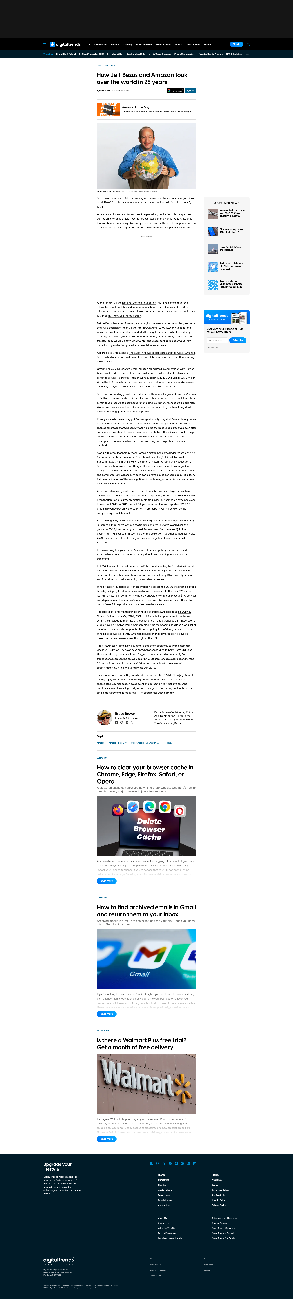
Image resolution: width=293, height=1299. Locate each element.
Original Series (219, 1205)
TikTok (176, 1163)
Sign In (236, 44)
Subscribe (238, 340)
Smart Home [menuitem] (192, 44)
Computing (163, 1180)
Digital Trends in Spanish (223, 1233)
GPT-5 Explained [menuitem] (234, 54)
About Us (162, 1218)
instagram (121, 722)
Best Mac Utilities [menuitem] (115, 54)
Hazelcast (103, 654)
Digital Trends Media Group (60, 1288)
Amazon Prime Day (136, 107)
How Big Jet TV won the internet (231, 248)
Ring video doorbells (114, 579)
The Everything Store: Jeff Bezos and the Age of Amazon (162, 352)
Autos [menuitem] (178, 44)
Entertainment (165, 1200)
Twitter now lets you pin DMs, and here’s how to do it (231, 266)
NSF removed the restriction (124, 315)
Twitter (164, 1163)
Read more (107, 881)
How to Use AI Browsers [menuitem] (159, 54)
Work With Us (155, 1264)
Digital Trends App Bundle (223, 1238)
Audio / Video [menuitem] (163, 44)
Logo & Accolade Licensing (170, 1238)
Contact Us (163, 1223)
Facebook (151, 1163)
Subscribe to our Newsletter (224, 1218)
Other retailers (125, 679)
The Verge (132, 411)
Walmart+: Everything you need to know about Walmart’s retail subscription (232, 215)
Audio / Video (165, 1190)
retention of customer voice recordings (145, 423)
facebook (116, 722)
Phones (161, 1175)
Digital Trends (60, 48)
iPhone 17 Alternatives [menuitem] (184, 54)
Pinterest (182, 1163)
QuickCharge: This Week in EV (145, 742)
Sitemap (207, 1270)
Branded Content (220, 1223)
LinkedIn (188, 1163)
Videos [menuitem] (207, 44)
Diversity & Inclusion (158, 1270)
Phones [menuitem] (115, 44)
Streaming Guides (220, 1190)
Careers (153, 1259)
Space (215, 1185)
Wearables (217, 1180)
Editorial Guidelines (167, 1233)
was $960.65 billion (164, 386)
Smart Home (164, 1195)
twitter (132, 722)
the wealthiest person (175, 223)
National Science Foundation (139, 302)
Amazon (100, 742)
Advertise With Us (166, 1228)
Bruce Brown (104, 90)
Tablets (215, 1175)
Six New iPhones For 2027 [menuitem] (91, 54)
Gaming (162, 1185)
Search (248, 44)
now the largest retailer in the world (150, 218)
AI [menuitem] (89, 44)
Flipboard (194, 1163)
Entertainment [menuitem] (144, 44)
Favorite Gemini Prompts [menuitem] (211, 54)
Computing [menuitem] (100, 44)
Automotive (164, 1205)
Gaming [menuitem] (127, 44)
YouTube (170, 1163)
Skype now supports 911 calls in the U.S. (231, 231)
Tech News (169, 742)
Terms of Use (155, 1276)
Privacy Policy (213, 347)
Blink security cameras (180, 575)
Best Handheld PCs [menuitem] (136, 54)
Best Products (218, 1195)
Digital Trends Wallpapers (223, 1228)
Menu (45, 44)
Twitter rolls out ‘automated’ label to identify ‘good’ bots (231, 284)
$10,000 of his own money (119, 202)
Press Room (208, 1264)
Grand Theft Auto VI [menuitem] (66, 54)
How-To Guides (219, 1200)
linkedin (127, 722)
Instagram (157, 1163)
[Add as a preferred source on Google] (175, 90)
